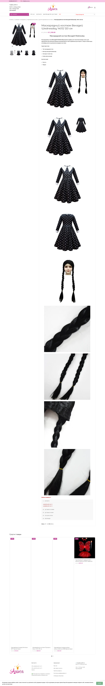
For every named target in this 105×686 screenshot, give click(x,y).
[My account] (94, 7)
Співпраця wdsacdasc (59, 675)
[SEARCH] (94, 14)
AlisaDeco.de (44, 675)
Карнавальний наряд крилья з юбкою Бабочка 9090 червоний (83, 560)
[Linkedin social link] (53, 524)
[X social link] (47, 524)
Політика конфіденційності (60, 673)
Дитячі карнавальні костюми (46, 19)
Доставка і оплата (58, 668)
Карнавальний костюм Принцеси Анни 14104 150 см (41, 648)
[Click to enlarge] (12, 46)
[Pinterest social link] (51, 524)
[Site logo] (52, 7)
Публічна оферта (58, 670)
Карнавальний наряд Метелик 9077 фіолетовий (19, 648)
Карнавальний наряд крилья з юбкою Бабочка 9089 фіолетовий (63, 648)
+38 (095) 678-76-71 (47, 506)
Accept (99, 683)
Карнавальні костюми (32, 19)
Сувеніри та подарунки (20, 19)
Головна (11, 19)
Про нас (55, 665)
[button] (11, 53)
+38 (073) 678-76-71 (47, 504)
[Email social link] (49, 524)
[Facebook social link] (45, 524)
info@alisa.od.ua (26, 1)
